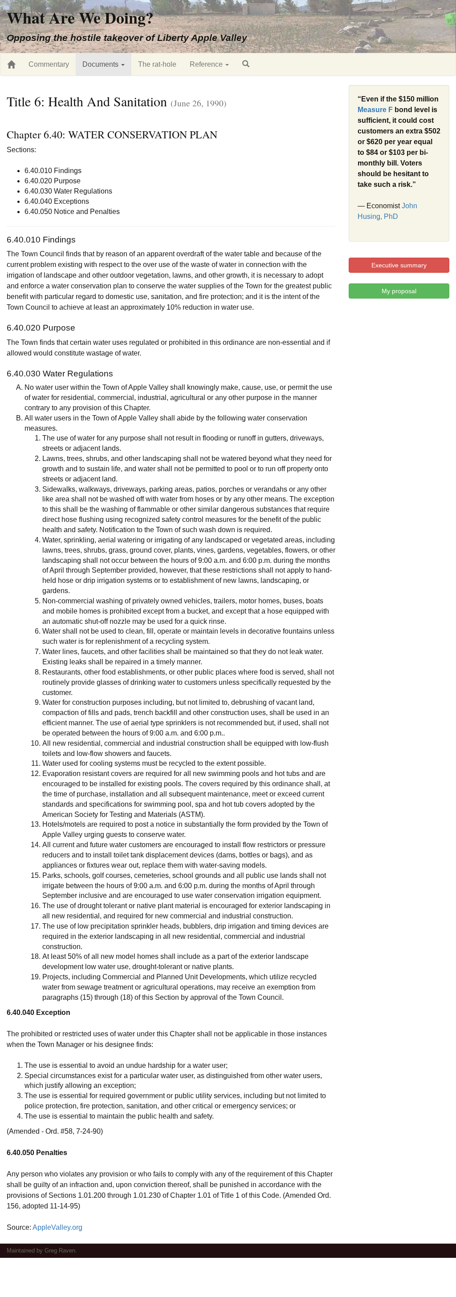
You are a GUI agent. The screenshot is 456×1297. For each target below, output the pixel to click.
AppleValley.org (57, 1227)
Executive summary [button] (399, 265)
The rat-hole (157, 64)
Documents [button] (101, 64)
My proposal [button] (399, 291)
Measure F (375, 109)
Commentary (48, 64)
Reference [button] (207, 64)
